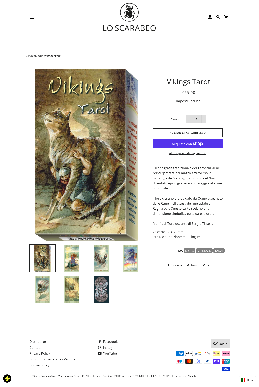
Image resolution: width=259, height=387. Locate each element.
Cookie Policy (39, 365)
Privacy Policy (39, 353)
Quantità (177, 119)
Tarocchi (38, 55)
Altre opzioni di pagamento (187, 153)
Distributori (38, 341)
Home (29, 55)
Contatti (35, 347)
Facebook (110, 341)
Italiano (218, 343)
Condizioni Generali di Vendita (52, 359)
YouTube (109, 353)
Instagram (110, 347)
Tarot (219, 250)
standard (204, 250)
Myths (189, 250)
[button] (247, 380)
